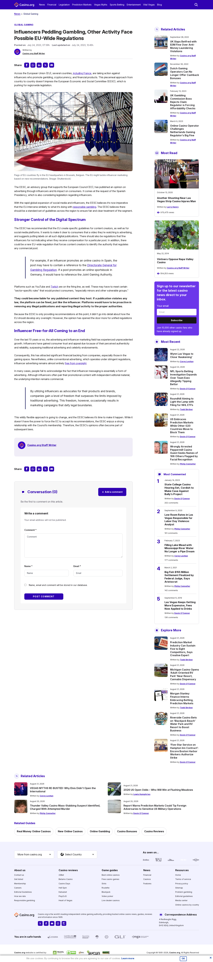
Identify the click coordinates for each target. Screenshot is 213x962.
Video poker (107, 896)
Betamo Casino (66, 879)
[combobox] (34, 855)
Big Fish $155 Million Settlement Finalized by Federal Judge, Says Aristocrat (179, 576)
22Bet (61, 875)
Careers (18, 888)
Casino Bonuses (127, 831)
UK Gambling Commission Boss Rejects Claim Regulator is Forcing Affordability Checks (182, 102)
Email (77, 566)
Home (178, 875)
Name (28, 566)
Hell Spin (63, 888)
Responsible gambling (24, 900)
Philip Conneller (188, 464)
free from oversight (75, 363)
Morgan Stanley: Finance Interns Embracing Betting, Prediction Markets (181, 698)
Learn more (127, 958)
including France (82, 73)
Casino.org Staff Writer (33, 53)
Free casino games (110, 879)
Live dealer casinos (111, 900)
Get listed (18, 879)
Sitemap (179, 888)
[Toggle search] (196, 4)
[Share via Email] (51, 65)
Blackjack (106, 892)
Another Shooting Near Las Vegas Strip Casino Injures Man (176, 199)
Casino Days (64, 883)
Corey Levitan (187, 361)
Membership (20, 883)
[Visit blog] (64, 923)
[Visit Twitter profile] (40, 923)
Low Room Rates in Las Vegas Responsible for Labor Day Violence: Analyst (179, 519)
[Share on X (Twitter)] (45, 65)
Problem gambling (183, 892)
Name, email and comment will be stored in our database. (58, 585)
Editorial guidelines (184, 896)
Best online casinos (111, 875)
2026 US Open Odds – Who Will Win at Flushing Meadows (158, 789)
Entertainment (134, 4)
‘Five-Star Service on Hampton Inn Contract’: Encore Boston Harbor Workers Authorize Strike (184, 751)
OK (183, 958)
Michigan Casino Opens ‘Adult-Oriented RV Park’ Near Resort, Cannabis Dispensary (184, 674)
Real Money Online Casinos (34, 831)
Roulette (105, 888)
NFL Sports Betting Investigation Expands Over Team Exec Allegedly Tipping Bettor (183, 378)
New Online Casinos (70, 831)
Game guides (110, 870)
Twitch (54, 286)
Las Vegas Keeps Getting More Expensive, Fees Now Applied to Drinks (180, 605)
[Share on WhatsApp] (32, 65)
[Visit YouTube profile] (52, 923)
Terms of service (183, 879)
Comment (30, 530)
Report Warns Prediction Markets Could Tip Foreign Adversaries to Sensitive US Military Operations (154, 807)
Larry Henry (173, 207)
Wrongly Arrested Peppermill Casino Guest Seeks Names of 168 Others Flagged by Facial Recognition (184, 453)
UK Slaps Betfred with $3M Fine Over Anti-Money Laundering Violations (183, 46)
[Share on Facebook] (26, 65)
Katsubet (63, 892)
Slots (104, 883)
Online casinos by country (187, 905)
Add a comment (112, 491)
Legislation (64, 4)
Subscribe (176, 320)
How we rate (20, 896)
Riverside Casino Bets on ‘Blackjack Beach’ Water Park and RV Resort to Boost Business (183, 724)
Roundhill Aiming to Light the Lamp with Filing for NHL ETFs (182, 402)
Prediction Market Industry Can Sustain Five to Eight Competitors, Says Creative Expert (182, 649)
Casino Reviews (154, 831)
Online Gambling (100, 831)
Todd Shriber (186, 409)
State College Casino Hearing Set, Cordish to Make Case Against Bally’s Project (179, 489)
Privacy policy (181, 883)
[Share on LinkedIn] (39, 65)
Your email (163, 305)
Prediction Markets (82, 4)
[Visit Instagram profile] (58, 923)
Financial (51, 4)
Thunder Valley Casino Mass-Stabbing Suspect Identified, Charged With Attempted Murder (65, 807)
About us (19, 870)
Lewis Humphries (141, 794)
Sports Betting (117, 4)
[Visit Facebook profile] (46, 923)
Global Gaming (30, 13)
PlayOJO (63, 896)
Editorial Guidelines (23, 892)
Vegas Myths (100, 4)
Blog (159, 4)
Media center (181, 900)
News (42, 4)
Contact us (19, 875)
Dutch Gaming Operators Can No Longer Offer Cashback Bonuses (184, 73)
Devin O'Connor (188, 388)
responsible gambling (84, 206)
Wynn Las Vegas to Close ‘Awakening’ (181, 355)
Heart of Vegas (65, 900)
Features (147, 883)
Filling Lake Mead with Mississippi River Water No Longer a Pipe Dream (179, 548)
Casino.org (174, 952)
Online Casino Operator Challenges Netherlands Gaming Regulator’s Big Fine (184, 130)
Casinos (147, 879)
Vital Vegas (149, 4)
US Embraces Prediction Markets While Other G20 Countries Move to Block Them (181, 426)
